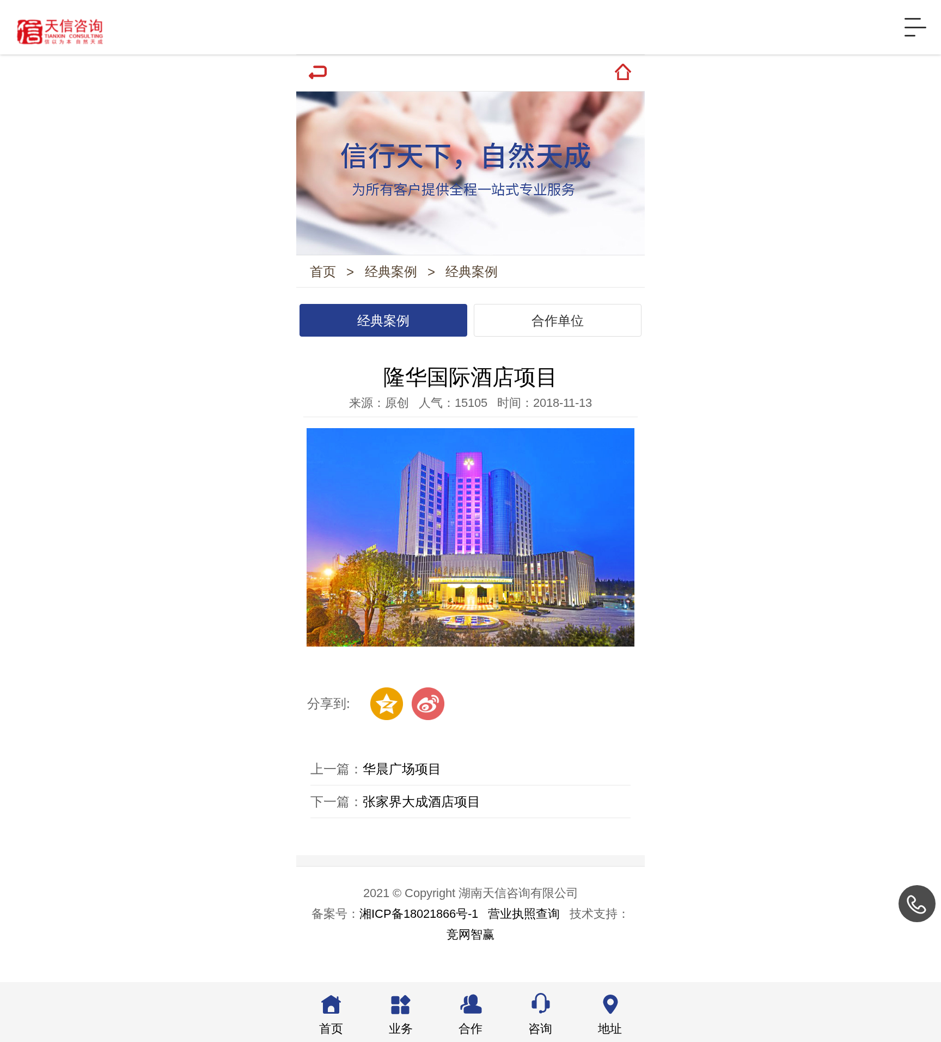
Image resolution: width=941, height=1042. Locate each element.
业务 (401, 1028)
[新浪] (428, 703)
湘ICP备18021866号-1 (418, 914)
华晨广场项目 (402, 768)
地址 (610, 1028)
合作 (470, 1028)
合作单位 (557, 320)
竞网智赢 (470, 934)
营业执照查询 (524, 914)
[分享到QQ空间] (386, 703)
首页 (323, 271)
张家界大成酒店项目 (421, 801)
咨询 (540, 1028)
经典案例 (391, 271)
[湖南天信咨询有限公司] (54, 27)
